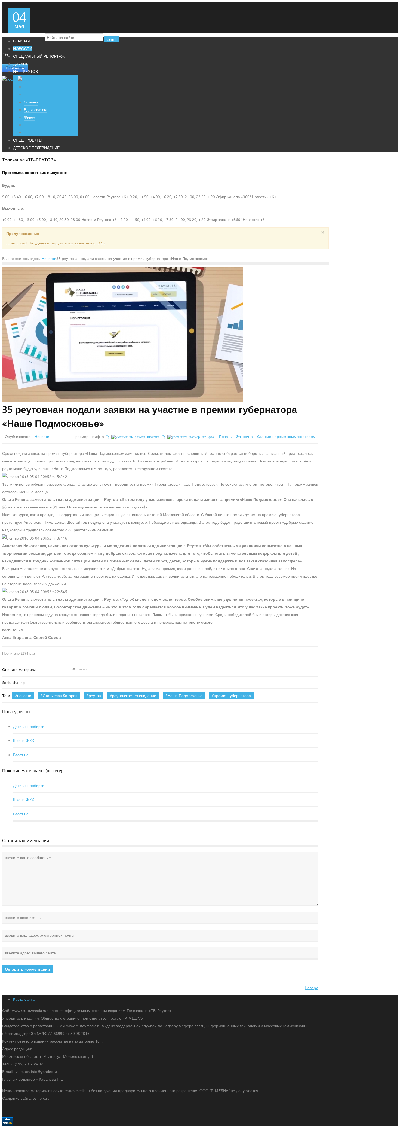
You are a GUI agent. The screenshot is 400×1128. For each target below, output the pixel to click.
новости (24, 695)
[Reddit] (69, 682)
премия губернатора (232, 695)
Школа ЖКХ (23, 740)
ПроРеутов (15, 68)
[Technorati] (61, 682)
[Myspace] (76, 682)
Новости (49, 258)
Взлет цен (22, 755)
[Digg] (46, 682)
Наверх (311, 988)
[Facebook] (31, 682)
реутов (95, 695)
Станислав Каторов (60, 695)
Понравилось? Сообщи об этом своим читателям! (84, 682)
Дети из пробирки (28, 726)
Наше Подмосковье (185, 695)
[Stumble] (54, 682)
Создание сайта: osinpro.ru (26, 1098)
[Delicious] (38, 682)
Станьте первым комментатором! (287, 436)
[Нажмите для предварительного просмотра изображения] (122, 334)
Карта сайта (24, 999)
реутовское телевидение (134, 695)
